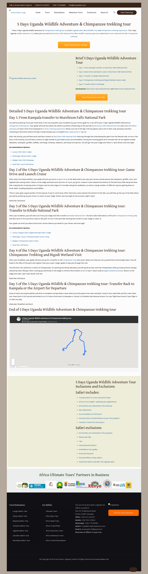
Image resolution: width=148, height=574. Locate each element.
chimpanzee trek (69, 260)
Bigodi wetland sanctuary (113, 271)
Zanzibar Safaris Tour (21, 535)
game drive (63, 179)
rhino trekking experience (54, 129)
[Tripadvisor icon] (138, 5)
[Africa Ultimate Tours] (17, 12)
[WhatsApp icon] (126, 5)
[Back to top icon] (133, 569)
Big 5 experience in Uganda (75, 132)
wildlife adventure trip (25, 33)
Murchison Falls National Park (62, 33)
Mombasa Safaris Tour (21, 540)
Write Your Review (123, 512)
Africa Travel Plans (53, 526)
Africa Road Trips (52, 521)
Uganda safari (78, 30)
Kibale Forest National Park (114, 33)
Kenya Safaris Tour (20, 516)
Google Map (97, 532)
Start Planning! (127, 12)
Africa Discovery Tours (54, 531)
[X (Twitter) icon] (131, 5)
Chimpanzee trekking (92, 80)
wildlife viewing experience (89, 33)
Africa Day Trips (52, 516)
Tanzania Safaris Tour (21, 526)
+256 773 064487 (59, 5)
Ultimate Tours (51, 511)
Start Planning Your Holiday (76, 45)
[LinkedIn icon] (133, 5)
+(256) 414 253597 (42, 5)
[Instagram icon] (136, 5)
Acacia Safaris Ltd (102, 559)
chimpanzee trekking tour (55, 30)
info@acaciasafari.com (77, 5)
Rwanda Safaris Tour (20, 521)
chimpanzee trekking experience (114, 30)
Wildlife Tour (93, 30)
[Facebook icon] (129, 5)
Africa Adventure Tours (55, 535)
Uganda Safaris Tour (20, 531)
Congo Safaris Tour (20, 511)
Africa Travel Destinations (56, 540)
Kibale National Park (101, 76)
